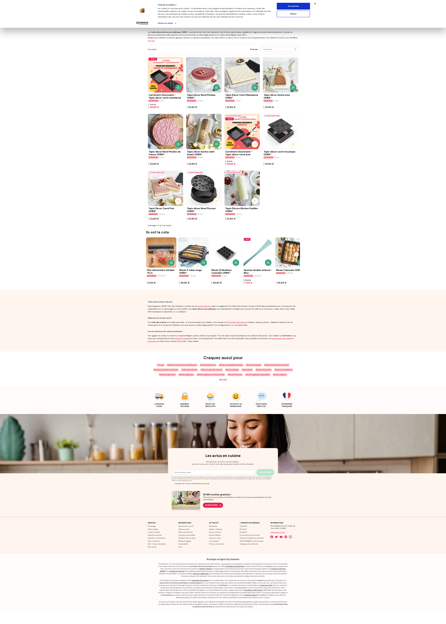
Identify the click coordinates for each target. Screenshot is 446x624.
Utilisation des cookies (187, 538)
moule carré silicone (238, 322)
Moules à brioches (263, 370)
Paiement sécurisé (155, 535)
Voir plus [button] (151, 41)
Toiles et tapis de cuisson (211, 370)
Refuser (293, 14)
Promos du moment (217, 544)
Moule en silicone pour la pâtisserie (182, 365)
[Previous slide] (149, 254)
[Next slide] (296, 254)
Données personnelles (186, 535)
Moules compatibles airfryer (231, 365)
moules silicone (204, 306)
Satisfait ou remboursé (156, 538)
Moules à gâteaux (186, 375)
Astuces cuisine (215, 532)
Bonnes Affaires (215, 535)
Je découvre (211, 505)
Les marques (214, 541)
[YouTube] (281, 537)
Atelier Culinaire (206, 569)
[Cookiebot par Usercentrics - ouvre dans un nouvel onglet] (142, 23)
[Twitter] (276, 536)
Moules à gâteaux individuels (258, 375)
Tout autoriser (293, 6)
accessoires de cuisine (281, 338)
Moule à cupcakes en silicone (166, 370)
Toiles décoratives (189, 370)
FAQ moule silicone (185, 532)
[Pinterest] (285, 536)
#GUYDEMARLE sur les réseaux (251, 541)
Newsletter (213, 526)
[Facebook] (271, 536)
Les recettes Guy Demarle (250, 535)
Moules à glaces (280, 375)
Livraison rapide (154, 532)
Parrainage (152, 526)
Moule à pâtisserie (208, 365)
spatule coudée (182, 338)
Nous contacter (154, 541)
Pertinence (267, 49)
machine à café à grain (253, 590)
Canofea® (243, 526)
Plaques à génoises (167, 375)
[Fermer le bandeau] (315, 3)
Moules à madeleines (283, 370)
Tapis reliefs (247, 370)
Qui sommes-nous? (186, 526)
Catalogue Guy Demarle (249, 544)
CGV (180, 547)
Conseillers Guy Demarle (234, 566)
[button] (178, 87)
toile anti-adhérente (200, 574)
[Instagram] (290, 536)
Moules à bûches (235, 375)
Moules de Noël (232, 370)
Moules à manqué (253, 365)
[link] (159, 399)
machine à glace (250, 595)
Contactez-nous (277, 532)
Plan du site (152, 547)
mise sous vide (266, 585)
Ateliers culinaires (215, 529)
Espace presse (184, 529)
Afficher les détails (165, 23)
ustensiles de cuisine (200, 580)
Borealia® (243, 532)
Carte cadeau (153, 529)
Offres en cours (215, 538)
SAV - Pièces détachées (157, 544)
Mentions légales (184, 541)
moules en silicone (177, 571)
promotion (152, 341)
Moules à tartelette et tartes (277, 365)
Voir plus (223, 379)
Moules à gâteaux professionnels (210, 375)
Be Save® (243, 529)
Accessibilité (183, 544)
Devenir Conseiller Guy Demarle (252, 538)
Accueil (160, 365)
